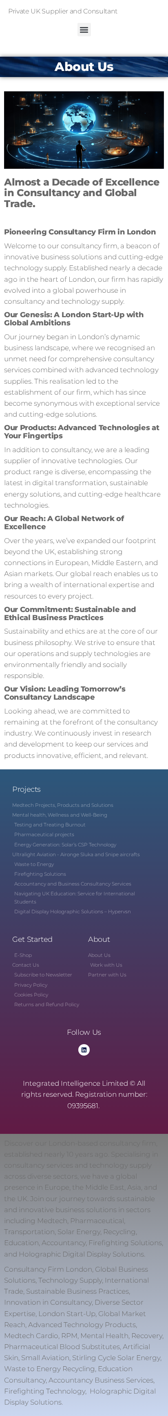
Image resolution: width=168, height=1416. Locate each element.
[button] (84, 29)
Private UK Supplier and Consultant (62, 11)
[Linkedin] (84, 1050)
